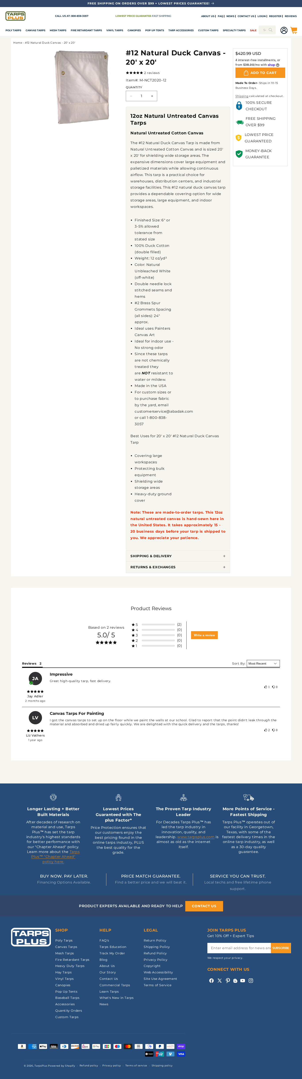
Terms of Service (158, 985)
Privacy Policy (155, 960)
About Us (107, 966)
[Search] (270, 30)
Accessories (65, 1004)
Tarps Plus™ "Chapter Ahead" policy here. (55, 857)
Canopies (134, 30)
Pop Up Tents (154, 30)
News (103, 1004)
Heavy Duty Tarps (70, 966)
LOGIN (262, 16)
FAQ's (104, 940)
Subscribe (280, 948)
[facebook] (211, 981)
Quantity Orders (68, 1011)
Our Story (107, 972)
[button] (13, 30)
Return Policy (155, 940)
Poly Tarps (13, 30)
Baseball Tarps (67, 998)
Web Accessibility (158, 972)
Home (17, 42)
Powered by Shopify (61, 1065)
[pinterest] (228, 981)
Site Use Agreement (160, 979)
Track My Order (112, 953)
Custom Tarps (66, 1017)
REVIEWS (291, 16)
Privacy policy (111, 1065)
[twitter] (220, 981)
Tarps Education (112, 947)
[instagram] (251, 981)
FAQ (220, 16)
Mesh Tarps (58, 30)
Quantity (134, 87)
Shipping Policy (157, 947)
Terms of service (136, 1065)
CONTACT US (246, 16)
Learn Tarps (109, 992)
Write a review (204, 635)
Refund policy (89, 1065)
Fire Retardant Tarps (86, 30)
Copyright (152, 966)
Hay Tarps (63, 972)
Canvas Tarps (35, 30)
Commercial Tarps (114, 985)
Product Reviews (151, 608)
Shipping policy (162, 1065)
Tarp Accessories (181, 30)
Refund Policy (155, 953)
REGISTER (275, 16)
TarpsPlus (40, 1065)
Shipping (241, 96)
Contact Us (108, 979)
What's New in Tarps (116, 998)
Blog (103, 960)
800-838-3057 (79, 15)
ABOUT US (207, 16)
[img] (35, 692)
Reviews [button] (29, 663)
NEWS (230, 16)
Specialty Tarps (234, 30)
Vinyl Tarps (114, 30)
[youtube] (243, 981)
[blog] (235, 983)
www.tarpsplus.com (195, 837)
